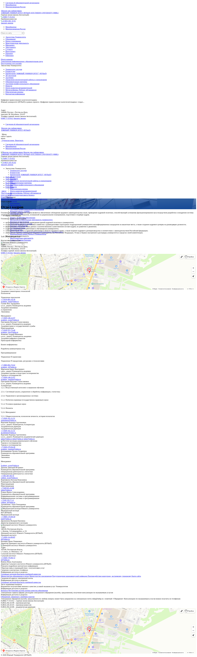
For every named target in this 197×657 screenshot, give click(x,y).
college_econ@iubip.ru (9, 478)
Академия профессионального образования (22, 84)
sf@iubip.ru (5, 560)
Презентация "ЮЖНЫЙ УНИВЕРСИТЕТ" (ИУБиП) (26, 73)
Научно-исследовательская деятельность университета (31, 220)
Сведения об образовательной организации (22, 3)
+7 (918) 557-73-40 (8, 330)
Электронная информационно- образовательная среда (22, 61)
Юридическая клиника (14, 92)
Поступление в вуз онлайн (11, 63)
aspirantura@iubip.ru (8, 420)
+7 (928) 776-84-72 (8, 558)
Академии (9, 78)
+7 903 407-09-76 (7, 476)
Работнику (9, 55)
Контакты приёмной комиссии (29, 574)
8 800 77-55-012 (8, 17)
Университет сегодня (13, 69)
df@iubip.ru (5, 539)
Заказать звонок (7, 23)
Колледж (13, 201)
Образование (10, 39)
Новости (8, 86)
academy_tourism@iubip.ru (11, 379)
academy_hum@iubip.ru (10, 301)
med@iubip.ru (6, 519)
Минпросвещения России (15, 7)
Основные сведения (9, 574)
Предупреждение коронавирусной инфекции (70, 576)
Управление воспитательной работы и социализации (26, 80)
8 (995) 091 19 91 (9, 21)
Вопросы (4, 591)
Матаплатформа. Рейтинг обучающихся (25, 193)
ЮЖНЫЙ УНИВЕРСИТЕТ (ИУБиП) (16, 199)
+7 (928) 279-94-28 (8, 447)
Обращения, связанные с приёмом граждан (18, 597)
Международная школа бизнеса (22, 195)
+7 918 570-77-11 (7, 500)
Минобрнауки (10, 5)
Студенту (9, 49)
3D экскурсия (10, 76)
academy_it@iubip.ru (8, 367)
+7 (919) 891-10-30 (8, 299)
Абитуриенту (10, 47)
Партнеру (9, 53)
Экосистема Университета (15, 37)
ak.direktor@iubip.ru (8, 433)
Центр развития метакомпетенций (18, 88)
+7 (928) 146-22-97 (8, 318)
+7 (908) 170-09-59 (8, 517)
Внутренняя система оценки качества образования (28, 591)
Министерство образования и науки (15, 576)
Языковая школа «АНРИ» (20, 212)
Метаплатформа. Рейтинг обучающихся (20, 90)
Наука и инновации (13, 41)
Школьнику (10, 45)
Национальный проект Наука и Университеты (28, 234)
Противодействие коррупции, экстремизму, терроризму (110, 576)
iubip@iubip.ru (6, 439)
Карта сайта (136, 576)
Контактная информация (15, 94)
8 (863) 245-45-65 (9, 163)
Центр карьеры (7, 59)
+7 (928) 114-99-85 (8, 537)
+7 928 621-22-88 (7, 488)
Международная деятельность (17, 43)
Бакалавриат (15, 203)
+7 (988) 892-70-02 (8, 365)
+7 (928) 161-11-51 (8, 418)
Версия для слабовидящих (11, 11)
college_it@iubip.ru (8, 502)
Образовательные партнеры (16, 82)
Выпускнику (10, 51)
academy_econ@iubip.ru (10, 320)
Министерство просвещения (40, 576)
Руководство (10, 71)
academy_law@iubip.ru (9, 332)
